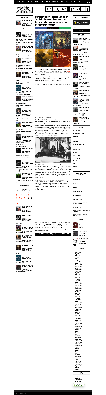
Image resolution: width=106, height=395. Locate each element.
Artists (37, 2)
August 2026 (78, 252)
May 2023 (77, 314)
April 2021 (77, 353)
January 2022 (78, 339)
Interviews (29, 2)
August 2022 (78, 328)
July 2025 (77, 273)
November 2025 (78, 266)
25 (19, 199)
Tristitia (68, 71)
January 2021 (78, 358)
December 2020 (78, 359)
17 (16, 197)
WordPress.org (78, 381)
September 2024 (78, 288)
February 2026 (78, 262)
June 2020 (77, 369)
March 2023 (77, 317)
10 (16, 195)
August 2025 (78, 271)
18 (19, 197)
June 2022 (77, 331)
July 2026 (77, 254)
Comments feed (78, 379)
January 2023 (78, 320)
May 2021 (77, 352)
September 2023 (78, 307)
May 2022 (77, 333)
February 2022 (78, 337)
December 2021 (78, 340)
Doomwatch (55, 2)
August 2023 (78, 309)
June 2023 (77, 312)
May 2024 (77, 295)
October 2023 (78, 306)
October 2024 (78, 287)
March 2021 (77, 355)
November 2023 (78, 304)
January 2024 (78, 301)
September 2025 (78, 269)
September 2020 (78, 364)
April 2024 (77, 296)
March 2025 (77, 279)
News (23, 2)
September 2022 (78, 326)
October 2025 (78, 268)
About (66, 2)
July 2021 (77, 348)
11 (19, 195)
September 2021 (78, 345)
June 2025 (77, 274)
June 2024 (77, 293)
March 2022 (77, 336)
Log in (76, 376)
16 (31, 195)
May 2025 (77, 276)
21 (26, 197)
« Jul (17, 203)
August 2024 (78, 290)
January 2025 (78, 282)
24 (16, 199)
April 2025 (77, 277)
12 (21, 195)
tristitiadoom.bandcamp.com (42, 81)
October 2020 (78, 363)
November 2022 (78, 323)
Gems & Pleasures (45, 2)
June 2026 (77, 255)
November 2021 (78, 342)
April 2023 (77, 315)
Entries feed (77, 378)
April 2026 (77, 258)
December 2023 (78, 303)
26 (21, 199)
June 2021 (77, 350)
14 (26, 195)
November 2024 (78, 285)
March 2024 (77, 298)
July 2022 (77, 329)
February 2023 (78, 318)
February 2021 (78, 356)
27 (24, 199)
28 (26, 199)
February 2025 (78, 280)
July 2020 (77, 367)
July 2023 (77, 310)
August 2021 (78, 347)
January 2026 (78, 263)
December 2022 (78, 321)
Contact (73, 2)
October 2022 (78, 325)
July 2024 (77, 292)
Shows (61, 2)
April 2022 (77, 334)
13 (23, 195)
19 (21, 197)
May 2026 (77, 257)
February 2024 (78, 299)
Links (78, 2)
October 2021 (78, 344)
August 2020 (78, 366)
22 (28, 197)
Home (18, 2)
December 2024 (78, 284)
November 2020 (78, 361)
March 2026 (77, 260)
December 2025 (78, 265)
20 (24, 197)
